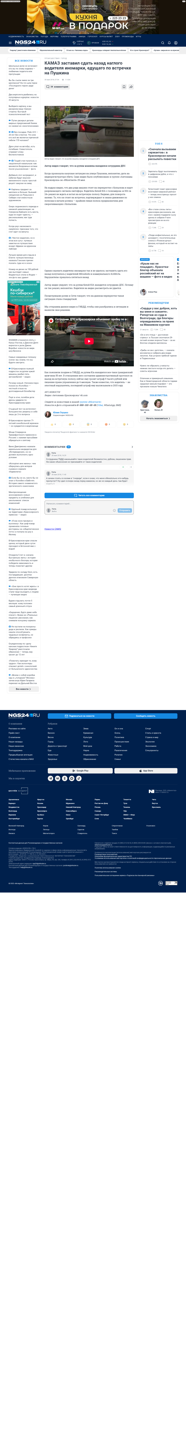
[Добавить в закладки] (124, 87)
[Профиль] (176, 43)
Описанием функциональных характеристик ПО (113, 856)
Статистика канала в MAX (21, 759)
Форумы (54, 37)
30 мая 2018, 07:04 (52, 80)
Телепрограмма (69, 37)
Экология (150, 741)
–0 (130, 467)
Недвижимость (16, 37)
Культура (87, 737)
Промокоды (128, 37)
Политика (119, 737)
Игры (138, 37)
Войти (54, 511)
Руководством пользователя (106, 854)
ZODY (117, 37)
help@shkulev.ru (26, 867)
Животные (53, 755)
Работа (118, 746)
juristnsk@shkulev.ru (70, 865)
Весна (51, 737)
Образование (89, 759)
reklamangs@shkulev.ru (103, 845)
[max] (71, 778)
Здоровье (52, 759)
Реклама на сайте (17, 728)
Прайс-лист (14, 733)
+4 (123, 467)
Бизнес (51, 733)
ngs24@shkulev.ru (39, 864)
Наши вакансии (16, 746)
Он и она (119, 728)
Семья (118, 759)
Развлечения (121, 750)
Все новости (24, 60)
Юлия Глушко (60, 412)
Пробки (93, 43)
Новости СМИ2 (53, 529)
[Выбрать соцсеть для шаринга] (131, 87)
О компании (14, 737)
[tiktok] (79, 778)
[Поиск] (162, 43)
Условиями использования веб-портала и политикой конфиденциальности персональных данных (133, 858)
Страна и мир (151, 737)
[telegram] (50, 778)
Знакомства (32, 37)
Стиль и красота (153, 733)
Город (50, 741)
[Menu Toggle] (10, 43)
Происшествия (122, 741)
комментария (59, 86)
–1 (130, 489)
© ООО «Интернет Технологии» (21, 883)
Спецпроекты (151, 750)
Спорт (148, 728)
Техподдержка (15, 750)
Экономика (150, 746)
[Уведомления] (169, 43)
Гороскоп (92, 37)
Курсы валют (106, 37)
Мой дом (87, 746)
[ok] (64, 778)
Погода (44, 37)
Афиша (82, 37)
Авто (50, 728)
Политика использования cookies (108, 868)
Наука (86, 750)
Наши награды (16, 741)
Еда (49, 750)
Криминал (88, 733)
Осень (117, 733)
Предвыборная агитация (20, 755)
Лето (85, 741)
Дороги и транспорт (57, 746)
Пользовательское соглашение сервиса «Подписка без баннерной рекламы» (125, 875)
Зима (85, 728)
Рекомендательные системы (106, 872)
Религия (118, 755)
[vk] (57, 778)
